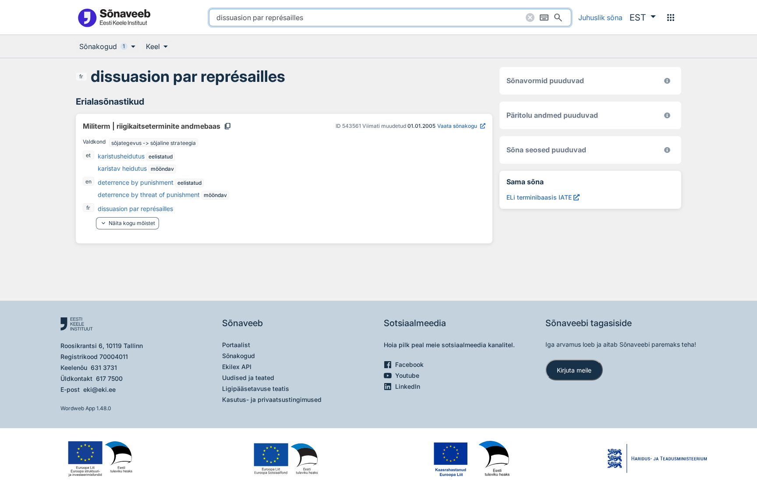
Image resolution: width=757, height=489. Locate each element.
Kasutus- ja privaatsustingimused (272, 399)
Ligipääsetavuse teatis (255, 388)
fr (81, 76)
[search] (390, 17)
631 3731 (104, 367)
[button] (643, 17)
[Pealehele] (114, 17)
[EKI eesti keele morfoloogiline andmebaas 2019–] (667, 81)
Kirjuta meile (574, 370)
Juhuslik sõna (600, 17)
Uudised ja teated (248, 377)
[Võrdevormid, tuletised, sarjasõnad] (667, 150)
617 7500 (109, 378)
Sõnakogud (238, 355)
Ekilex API (236, 366)
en (88, 181)
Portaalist (236, 344)
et (88, 155)
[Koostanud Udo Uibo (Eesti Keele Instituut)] (667, 115)
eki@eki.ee (99, 389)
